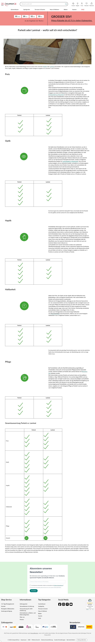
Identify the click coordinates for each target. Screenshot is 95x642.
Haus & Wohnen (54, 9)
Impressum (23, 640)
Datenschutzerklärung (47, 640)
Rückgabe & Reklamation (7, 608)
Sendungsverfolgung (6, 611)
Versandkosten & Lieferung (27, 606)
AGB (29, 640)
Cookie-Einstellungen (59, 640)
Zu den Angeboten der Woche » (34, 21)
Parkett (45, 66)
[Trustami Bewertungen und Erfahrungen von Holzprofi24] (90, 604)
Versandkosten (34, 633)
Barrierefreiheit (71, 640)
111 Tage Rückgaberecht (7, 604)
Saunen (74, 9)
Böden (66, 9)
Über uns (22, 617)
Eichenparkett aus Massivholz (56, 94)
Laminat (52, 66)
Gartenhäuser (15, 9)
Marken (22, 619)
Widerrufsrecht (36, 640)
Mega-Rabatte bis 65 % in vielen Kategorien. (71, 20)
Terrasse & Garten (40, 9)
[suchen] (66, 4)
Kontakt (3, 606)
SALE (82, 9)
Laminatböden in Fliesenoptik (70, 161)
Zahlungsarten (23, 604)
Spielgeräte (26, 9)
